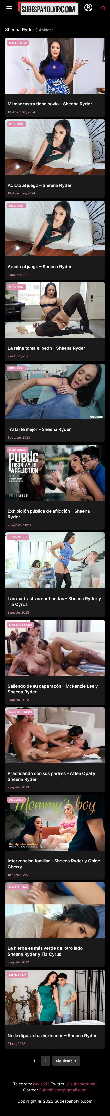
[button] (9, 8)
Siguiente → (66, 1061)
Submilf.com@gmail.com (63, 1089)
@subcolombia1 (82, 1083)
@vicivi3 (42, 1083)
